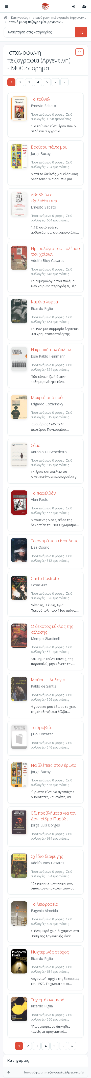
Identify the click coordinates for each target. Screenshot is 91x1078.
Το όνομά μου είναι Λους (54, 541)
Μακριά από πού (47, 397)
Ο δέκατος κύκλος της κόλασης (52, 629)
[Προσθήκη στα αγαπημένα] (79, 52)
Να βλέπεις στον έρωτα (53, 765)
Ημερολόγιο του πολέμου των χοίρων (55, 251)
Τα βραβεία (42, 727)
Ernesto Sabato (43, 105)
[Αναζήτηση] (81, 32)
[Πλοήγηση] (6, 6)
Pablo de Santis (43, 686)
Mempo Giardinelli (45, 638)
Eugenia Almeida (44, 910)
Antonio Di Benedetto (49, 451)
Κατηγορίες (19, 18)
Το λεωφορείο (44, 904)
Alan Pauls (39, 499)
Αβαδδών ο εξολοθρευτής (44, 197)
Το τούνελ (40, 99)
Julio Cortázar (42, 734)
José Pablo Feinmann (48, 356)
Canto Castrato (45, 578)
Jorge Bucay (41, 153)
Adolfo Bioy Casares (47, 260)
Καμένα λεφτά (44, 302)
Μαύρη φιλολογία (48, 679)
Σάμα (35, 445)
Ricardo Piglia (42, 308)
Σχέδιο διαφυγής (47, 856)
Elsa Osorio (40, 547)
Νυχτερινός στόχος (50, 952)
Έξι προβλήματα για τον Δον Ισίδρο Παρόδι (54, 816)
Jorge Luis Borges (45, 825)
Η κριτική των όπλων (51, 350)
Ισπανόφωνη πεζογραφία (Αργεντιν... (59, 18)
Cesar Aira (39, 585)
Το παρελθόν (43, 493)
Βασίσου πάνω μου (49, 147)
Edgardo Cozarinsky (47, 404)
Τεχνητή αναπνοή (47, 1000)
